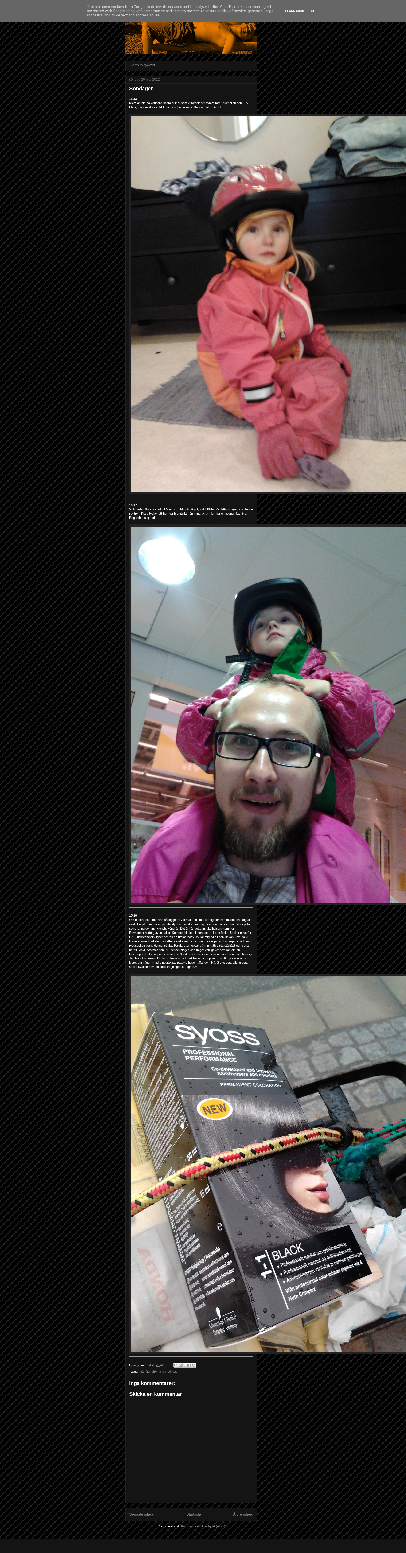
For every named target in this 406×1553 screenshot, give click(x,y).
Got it (314, 11)
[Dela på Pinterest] (193, 1365)
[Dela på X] (184, 1365)
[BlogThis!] (180, 1365)
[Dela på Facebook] (189, 1365)
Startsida (193, 1514)
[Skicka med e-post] (175, 1365)
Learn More (295, 11)
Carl (148, 1365)
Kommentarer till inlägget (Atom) (203, 1526)
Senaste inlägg (141, 1514)
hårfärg (145, 1371)
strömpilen (159, 1371)
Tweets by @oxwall (142, 65)
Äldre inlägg (243, 1514)
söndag (172, 1371)
